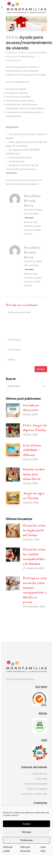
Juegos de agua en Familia (33, 496)
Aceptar (26, 824)
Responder (29, 218)
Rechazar (26, 832)
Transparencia (39, 773)
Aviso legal (43, 849)
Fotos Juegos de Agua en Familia (35, 428)
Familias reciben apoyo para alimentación (34, 474)
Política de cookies (7, 849)
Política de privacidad (25, 849)
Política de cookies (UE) (34, 793)
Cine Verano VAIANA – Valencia (32, 450)
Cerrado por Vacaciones (31, 407)
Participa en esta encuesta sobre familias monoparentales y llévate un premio (35, 590)
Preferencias (26, 840)
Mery (32, 56)
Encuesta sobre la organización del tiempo (34, 530)
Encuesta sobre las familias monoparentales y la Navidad (34, 556)
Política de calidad (37, 788)
